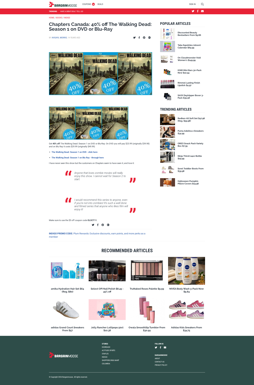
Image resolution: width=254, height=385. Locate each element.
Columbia (106, 364)
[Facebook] (139, 38)
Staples (105, 354)
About (157, 358)
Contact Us (159, 362)
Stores (105, 344)
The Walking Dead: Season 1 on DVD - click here (74, 152)
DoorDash (106, 347)
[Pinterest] (144, 38)
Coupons (86, 4)
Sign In (192, 4)
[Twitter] (134, 38)
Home (51, 17)
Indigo (67, 17)
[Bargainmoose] (63, 4)
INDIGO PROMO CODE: (61, 233)
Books (59, 17)
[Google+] (149, 38)
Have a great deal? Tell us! (71, 11)
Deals (100, 4)
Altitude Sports (108, 350)
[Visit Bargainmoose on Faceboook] (198, 11)
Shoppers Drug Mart (110, 360)
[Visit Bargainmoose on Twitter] (193, 11)
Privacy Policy (161, 365)
